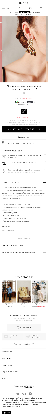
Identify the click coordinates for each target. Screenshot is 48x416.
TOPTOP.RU (24, 3)
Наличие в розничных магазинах (20, 143)
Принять (6, 413)
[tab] (24, 277)
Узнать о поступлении (24, 129)
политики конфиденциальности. (20, 405)
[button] (22, 80)
